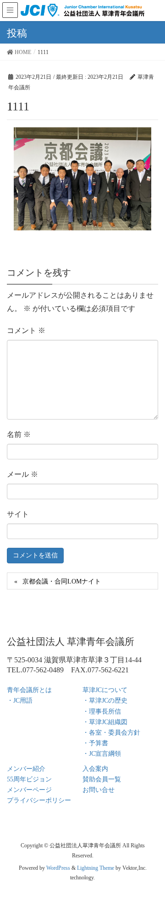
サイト (18, 514)
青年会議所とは (29, 690)
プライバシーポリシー (39, 800)
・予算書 (95, 743)
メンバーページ (29, 789)
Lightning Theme (95, 868)
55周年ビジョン (29, 779)
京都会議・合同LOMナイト (61, 581)
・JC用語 (20, 700)
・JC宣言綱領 (101, 753)
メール (22, 474)
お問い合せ (98, 789)
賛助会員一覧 (101, 779)
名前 (19, 434)
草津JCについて (104, 690)
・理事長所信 (101, 711)
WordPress (58, 868)
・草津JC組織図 (104, 722)
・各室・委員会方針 (111, 732)
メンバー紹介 (26, 768)
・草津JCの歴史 (104, 700)
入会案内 (95, 768)
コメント (26, 330)
